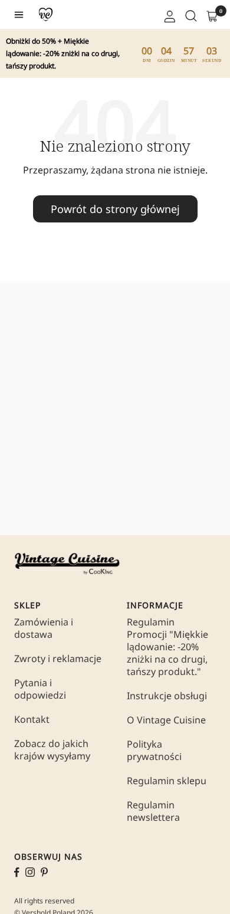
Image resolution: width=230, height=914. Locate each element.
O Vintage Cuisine (166, 720)
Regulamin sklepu (166, 781)
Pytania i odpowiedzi (40, 689)
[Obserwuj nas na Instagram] (30, 872)
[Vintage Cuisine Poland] (45, 14)
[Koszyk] (211, 14)
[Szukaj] (190, 14)
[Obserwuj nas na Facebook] (16, 872)
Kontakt (32, 719)
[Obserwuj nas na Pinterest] (44, 872)
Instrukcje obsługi (167, 696)
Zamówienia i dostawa (43, 628)
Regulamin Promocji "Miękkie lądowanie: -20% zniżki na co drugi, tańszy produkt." (167, 647)
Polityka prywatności (154, 750)
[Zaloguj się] (168, 14)
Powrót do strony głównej (115, 209)
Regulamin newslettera (153, 811)
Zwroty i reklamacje (57, 659)
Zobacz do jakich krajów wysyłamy (52, 750)
